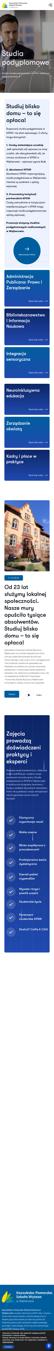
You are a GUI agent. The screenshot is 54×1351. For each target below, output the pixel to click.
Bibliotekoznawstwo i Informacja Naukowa (25, 320)
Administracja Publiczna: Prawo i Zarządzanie (24, 282)
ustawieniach (7, 1342)
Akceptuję (8, 1347)
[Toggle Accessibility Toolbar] (49, 1346)
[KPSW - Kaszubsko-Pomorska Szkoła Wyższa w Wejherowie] (14, 5)
